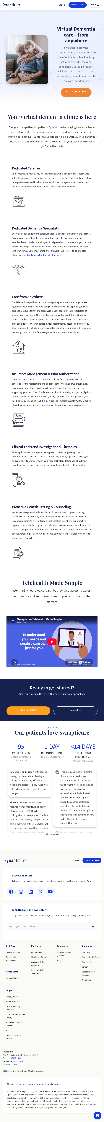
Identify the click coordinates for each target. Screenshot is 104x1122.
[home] (12, 5)
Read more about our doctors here (44, 255)
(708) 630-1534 (15, 1058)
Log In (61, 5)
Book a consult (28, 710)
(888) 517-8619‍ (12, 1064)
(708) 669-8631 (19, 1061)
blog (48, 401)
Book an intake (76, 91)
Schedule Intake (77, 5)
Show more (52, 834)
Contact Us (75, 710)
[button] (95, 5)
